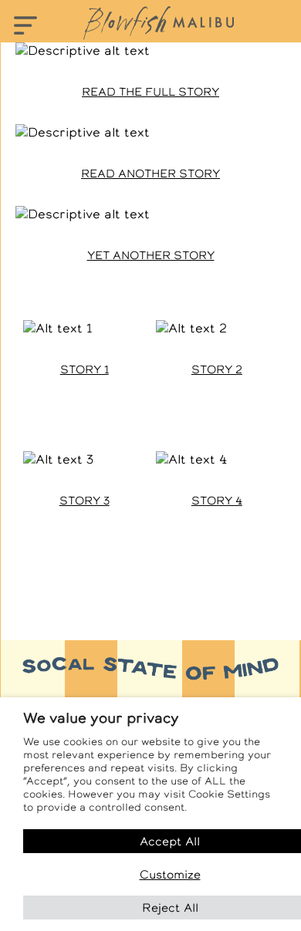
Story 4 (216, 501)
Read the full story (150, 92)
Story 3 (84, 501)
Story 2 (216, 369)
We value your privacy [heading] (101, 718)
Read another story (150, 173)
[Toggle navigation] (25, 26)
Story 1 (84, 369)
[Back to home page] (158, 22)
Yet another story (151, 255)
